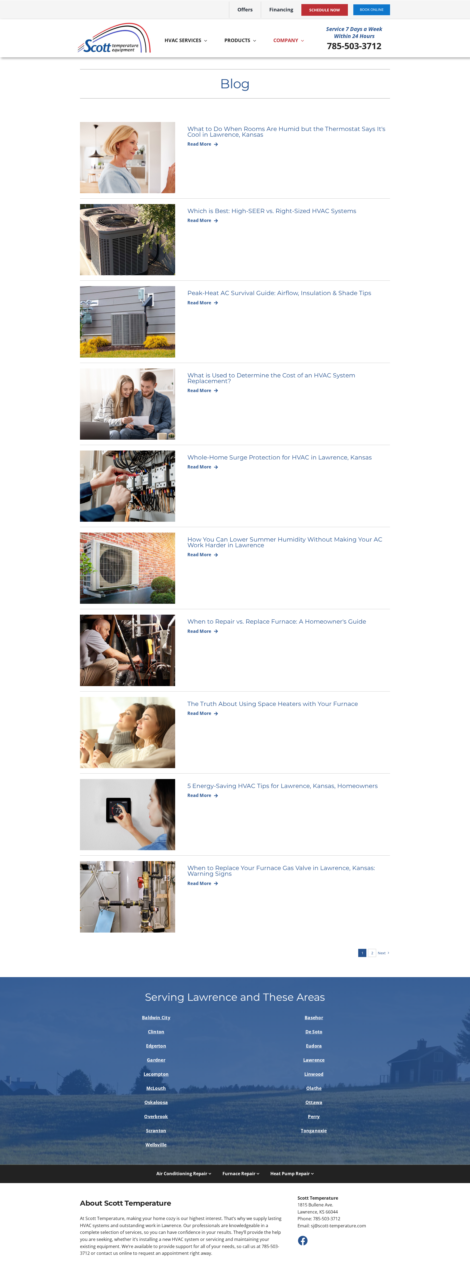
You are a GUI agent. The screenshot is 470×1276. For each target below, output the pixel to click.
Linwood (314, 1074)
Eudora (314, 1046)
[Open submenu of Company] (304, 40)
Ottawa (313, 1102)
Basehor (314, 1018)
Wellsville (156, 1145)
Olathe (313, 1088)
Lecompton (156, 1074)
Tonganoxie (314, 1131)
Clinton (156, 1032)
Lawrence (314, 1060)
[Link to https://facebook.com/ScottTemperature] (302, 1240)
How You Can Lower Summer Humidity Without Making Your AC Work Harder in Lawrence (284, 542)
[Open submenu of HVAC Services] (207, 40)
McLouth (156, 1088)
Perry (314, 1116)
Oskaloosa (156, 1102)
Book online (372, 9)
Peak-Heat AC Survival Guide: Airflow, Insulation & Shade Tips (279, 293)
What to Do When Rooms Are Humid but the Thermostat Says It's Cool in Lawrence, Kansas (286, 131)
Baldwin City (156, 1018)
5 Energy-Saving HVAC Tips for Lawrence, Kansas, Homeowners (282, 786)
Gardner (156, 1060)
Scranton (156, 1131)
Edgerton (156, 1046)
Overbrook (156, 1116)
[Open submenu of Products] (256, 40)
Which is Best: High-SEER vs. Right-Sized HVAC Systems (271, 211)
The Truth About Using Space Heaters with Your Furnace (272, 704)
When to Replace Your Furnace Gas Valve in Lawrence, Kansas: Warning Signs (281, 870)
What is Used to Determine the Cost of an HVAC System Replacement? (271, 378)
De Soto (314, 1032)
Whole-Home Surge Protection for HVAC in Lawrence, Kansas (279, 457)
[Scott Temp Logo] (113, 24)
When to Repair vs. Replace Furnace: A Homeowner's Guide (276, 621)
